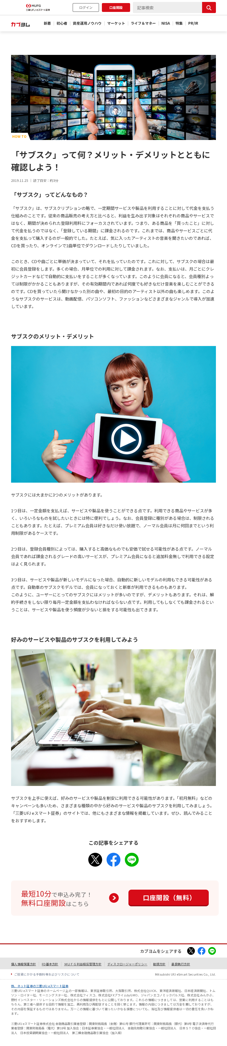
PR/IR (193, 23)
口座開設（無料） (169, 897)
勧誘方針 (159, 964)
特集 (179, 23)
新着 (47, 23)
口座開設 (116, 7)
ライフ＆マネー (143, 23)
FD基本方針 (50, 964)
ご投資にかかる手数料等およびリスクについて (47, 974)
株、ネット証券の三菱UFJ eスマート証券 (40, 986)
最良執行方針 (180, 964)
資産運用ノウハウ (87, 23)
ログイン (85, 7)
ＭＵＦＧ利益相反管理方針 (83, 964)
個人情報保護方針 (23, 964)
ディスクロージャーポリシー (127, 964)
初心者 (61, 23)
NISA (165, 23)
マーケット (116, 23)
